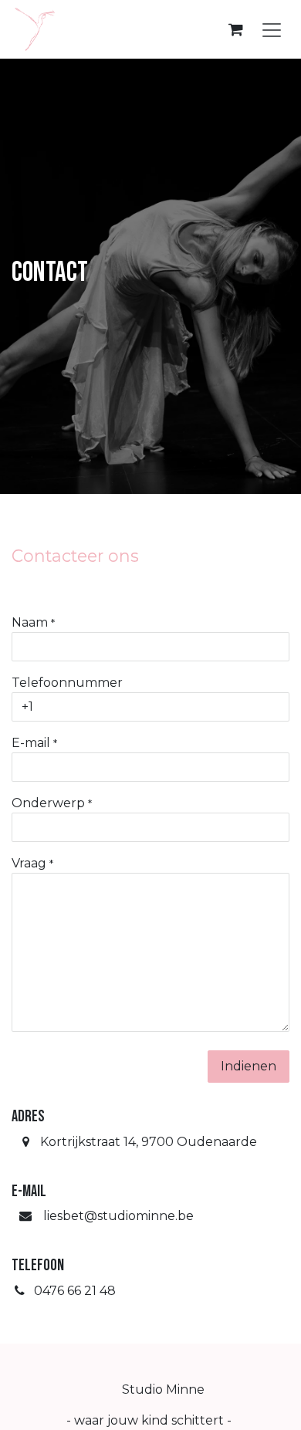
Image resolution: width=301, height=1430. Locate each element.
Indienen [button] (248, 1066)
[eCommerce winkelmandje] (235, 29)
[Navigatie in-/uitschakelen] (271, 29)
